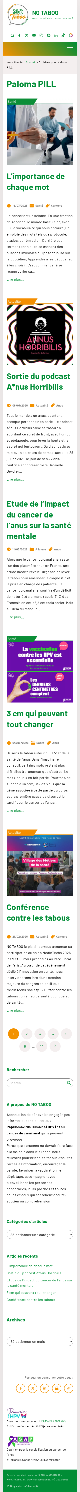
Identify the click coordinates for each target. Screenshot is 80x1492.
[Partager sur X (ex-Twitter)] (32, 1388)
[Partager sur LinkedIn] (44, 1388)
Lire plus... (15, 279)
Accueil (31, 62)
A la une (40, 549)
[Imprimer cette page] (56, 1388)
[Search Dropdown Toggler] (12, 35)
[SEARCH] (68, 1082)
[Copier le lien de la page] (68, 1388)
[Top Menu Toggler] (70, 49)
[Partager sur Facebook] (20, 1388)
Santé (39, 205)
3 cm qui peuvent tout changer (31, 1292)
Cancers (56, 205)
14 (42, 1046)
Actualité (42, 405)
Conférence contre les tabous (31, 1299)
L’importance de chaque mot (30, 1266)
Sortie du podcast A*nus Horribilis (34, 1273)
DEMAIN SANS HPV (54, 1421)
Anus (59, 405)
